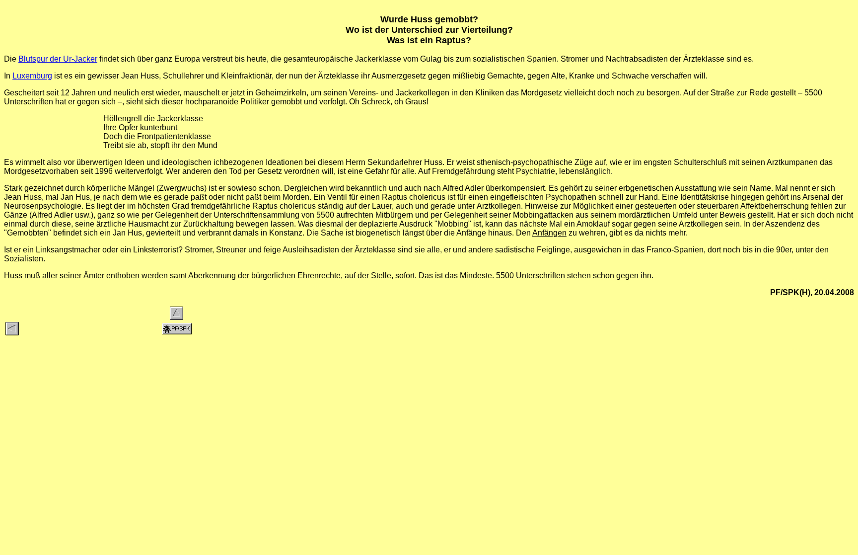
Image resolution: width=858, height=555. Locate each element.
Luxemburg (32, 76)
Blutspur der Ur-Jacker (57, 59)
